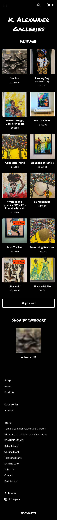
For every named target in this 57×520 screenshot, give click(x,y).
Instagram (14, 499)
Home (7, 386)
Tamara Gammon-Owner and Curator (25, 428)
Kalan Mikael (11, 446)
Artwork (8, 410)
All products (28, 303)
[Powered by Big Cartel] (28, 513)
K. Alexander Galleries (28, 24)
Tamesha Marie (13, 457)
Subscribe (9, 469)
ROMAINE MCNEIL (14, 440)
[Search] (38, 5)
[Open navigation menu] (5, 5)
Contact (8, 475)
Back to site (10, 481)
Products (9, 392)
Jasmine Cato (11, 463)
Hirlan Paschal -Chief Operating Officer (25, 434)
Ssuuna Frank (11, 452)
